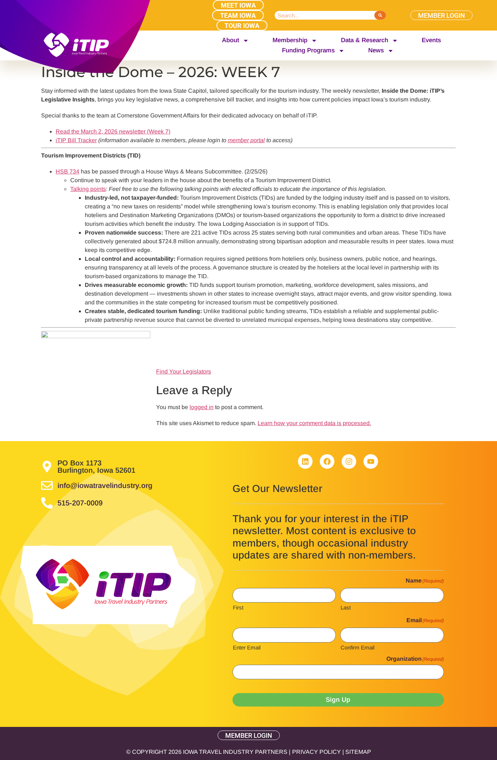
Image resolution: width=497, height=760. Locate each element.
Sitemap (358, 752)
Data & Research (364, 40)
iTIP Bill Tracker (76, 140)
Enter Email (247, 647)
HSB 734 (67, 171)
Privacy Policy (316, 752)
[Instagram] (349, 461)
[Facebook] (327, 461)
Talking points (88, 189)
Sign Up (338, 699)
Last (346, 607)
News (376, 50)
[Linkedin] (305, 461)
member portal (246, 140)
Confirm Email (357, 647)
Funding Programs (308, 50)
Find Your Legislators (183, 371)
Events (431, 40)
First (238, 607)
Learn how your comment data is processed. (314, 423)
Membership (290, 40)
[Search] (380, 15)
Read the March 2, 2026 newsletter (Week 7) (113, 131)
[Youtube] (370, 461)
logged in (202, 407)
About (230, 40)
